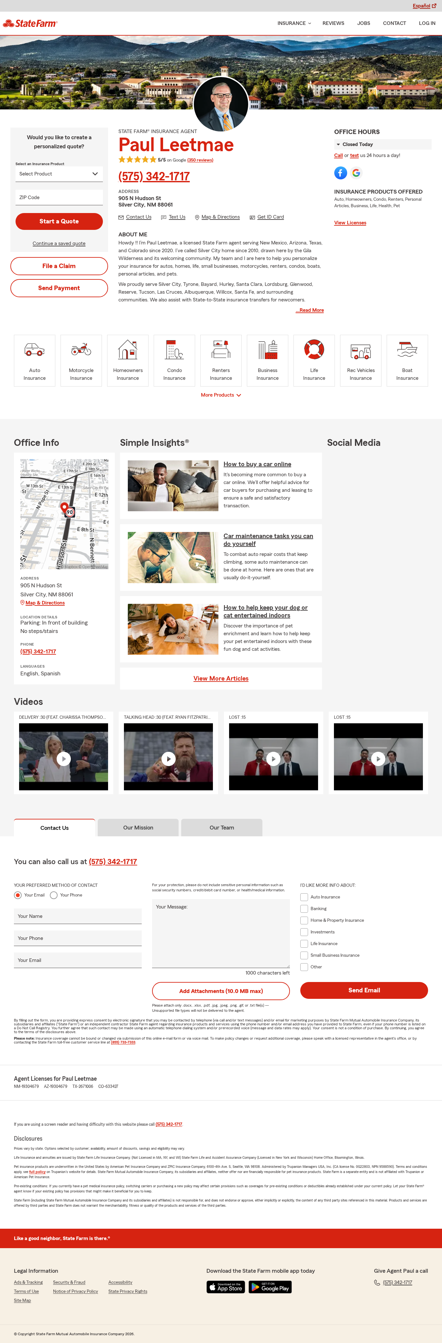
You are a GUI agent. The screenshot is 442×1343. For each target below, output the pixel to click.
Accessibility (120, 1282)
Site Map (22, 1300)
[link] (30, 23)
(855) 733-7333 (123, 1042)
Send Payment (59, 288)
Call (338, 155)
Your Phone (71, 895)
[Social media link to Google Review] (356, 172)
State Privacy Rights (127, 1291)
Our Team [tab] (222, 827)
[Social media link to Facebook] (340, 172)
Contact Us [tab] (54, 828)
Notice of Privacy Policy (75, 1291)
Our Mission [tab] (138, 827)
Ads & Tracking (28, 1282)
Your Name (30, 916)
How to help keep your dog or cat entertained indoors (266, 611)
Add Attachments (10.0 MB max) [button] (221, 991)
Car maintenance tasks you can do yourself (268, 540)
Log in (427, 23)
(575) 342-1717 (154, 177)
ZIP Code (29, 197)
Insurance (292, 23)
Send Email (364, 990)
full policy (37, 1172)
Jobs (363, 23)
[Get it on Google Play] (270, 1287)
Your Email (34, 895)
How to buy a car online (257, 464)
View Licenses (350, 222)
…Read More (310, 310)
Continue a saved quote (59, 243)
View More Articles (221, 678)
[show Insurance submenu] (308, 23)
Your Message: (172, 906)
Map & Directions (45, 602)
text (354, 155)
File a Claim (59, 266)
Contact (394, 23)
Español (421, 5)
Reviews (333, 23)
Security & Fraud (69, 1282)
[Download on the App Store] (225, 1287)
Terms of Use (26, 1291)
